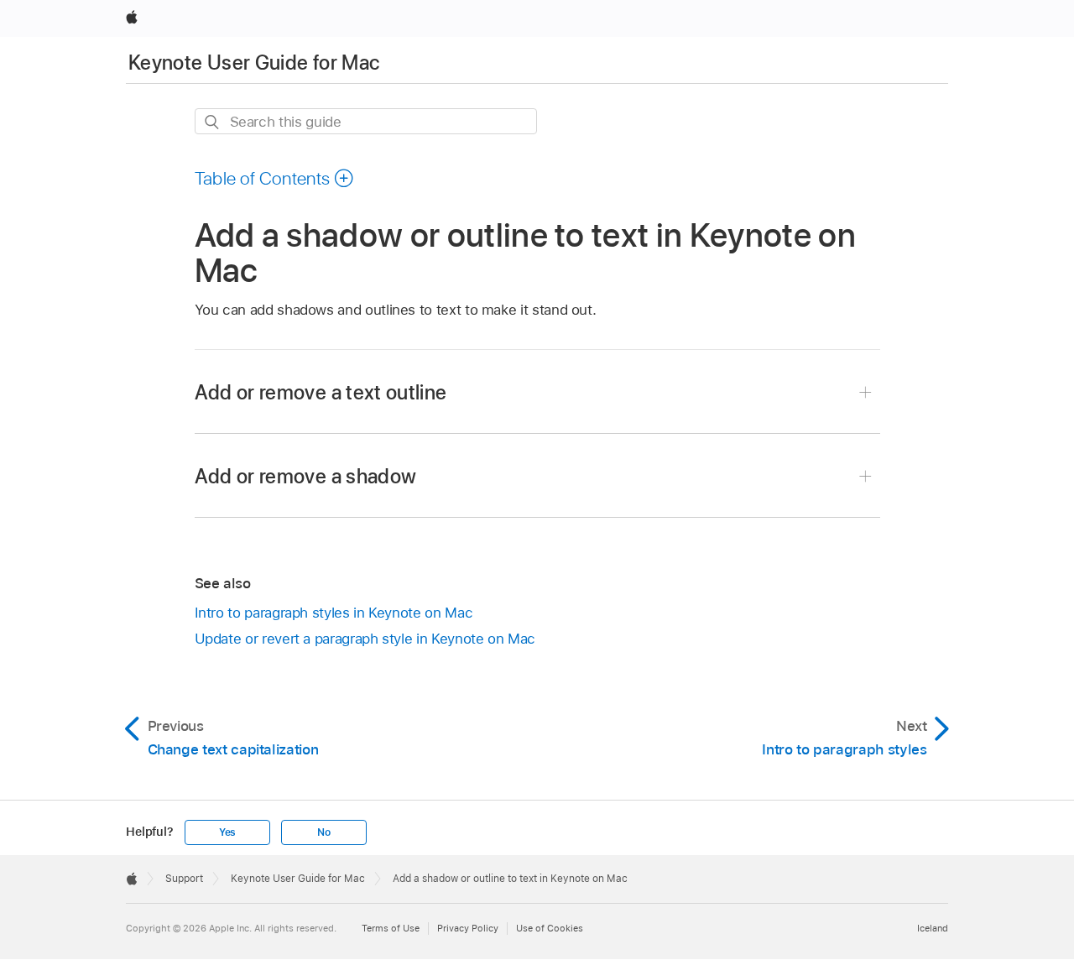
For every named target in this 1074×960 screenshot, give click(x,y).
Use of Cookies (549, 928)
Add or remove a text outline (321, 392)
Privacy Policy (467, 928)
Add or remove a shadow (306, 476)
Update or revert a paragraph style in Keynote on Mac (365, 638)
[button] (275, 178)
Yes (227, 832)
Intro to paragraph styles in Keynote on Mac (334, 612)
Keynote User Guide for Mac (253, 62)
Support (184, 878)
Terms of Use (391, 928)
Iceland (932, 928)
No (324, 832)
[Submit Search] (213, 122)
